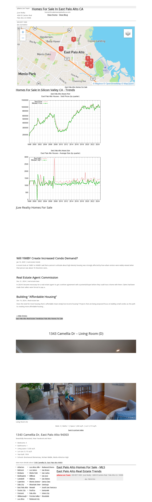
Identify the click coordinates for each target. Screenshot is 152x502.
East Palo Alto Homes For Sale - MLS (81, 467)
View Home (52, 15)
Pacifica (32, 490)
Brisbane (20, 473)
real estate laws (33, 281)
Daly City (20, 484)
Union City (45, 493)
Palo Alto (32, 493)
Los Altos (20, 499)
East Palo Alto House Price (60, 94)
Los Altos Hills (34, 467)
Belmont (20, 470)
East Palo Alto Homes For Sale (76, 87)
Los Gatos (33, 470)
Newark (32, 487)
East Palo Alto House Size (60, 150)
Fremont (20, 493)
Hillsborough (22, 496)
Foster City (21, 490)
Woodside (45, 496)
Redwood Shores (48, 467)
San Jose (45, 476)
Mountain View (34, 484)
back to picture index (76, 430)
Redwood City (34, 499)
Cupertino (21, 482)
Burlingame (21, 476)
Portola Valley (34, 496)
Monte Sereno (34, 482)
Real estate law (33, 300)
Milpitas (32, 479)
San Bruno (45, 470)
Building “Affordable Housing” (36, 297)
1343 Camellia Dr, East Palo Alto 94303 (48, 463)
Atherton (20, 467)
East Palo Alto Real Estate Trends (28, 318)
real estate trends (33, 262)
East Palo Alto (22, 487)
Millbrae (32, 476)
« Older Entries (21, 316)
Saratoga (45, 484)
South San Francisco (49, 487)
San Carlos (46, 473)
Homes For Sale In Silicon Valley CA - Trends (45, 90)
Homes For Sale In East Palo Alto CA (57, 9)
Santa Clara (46, 482)
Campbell (20, 479)
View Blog (63, 15)
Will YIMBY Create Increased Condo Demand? (47, 258)
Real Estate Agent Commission (37, 277)
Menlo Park (33, 473)
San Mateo (46, 479)
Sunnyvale (45, 490)
